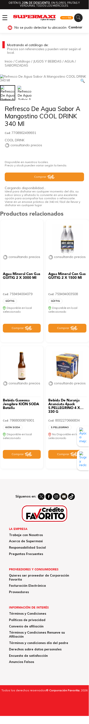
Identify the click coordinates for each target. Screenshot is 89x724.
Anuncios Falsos (21, 662)
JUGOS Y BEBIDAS (47, 61)
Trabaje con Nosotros (26, 535)
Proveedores (19, 592)
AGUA (69, 61)
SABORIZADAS (16, 65)
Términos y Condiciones (27, 613)
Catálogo (22, 61)
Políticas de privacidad (27, 620)
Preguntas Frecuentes (26, 554)
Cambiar (75, 27)
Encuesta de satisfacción (28, 655)
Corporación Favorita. (64, 690)
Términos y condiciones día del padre (38, 643)
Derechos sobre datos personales (35, 649)
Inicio (9, 61)
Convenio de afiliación (26, 626)
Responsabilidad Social (27, 547)
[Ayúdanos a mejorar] (83, 436)
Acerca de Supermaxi (26, 541)
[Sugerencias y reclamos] (83, 460)
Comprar (40, 176)
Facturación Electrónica (27, 585)
